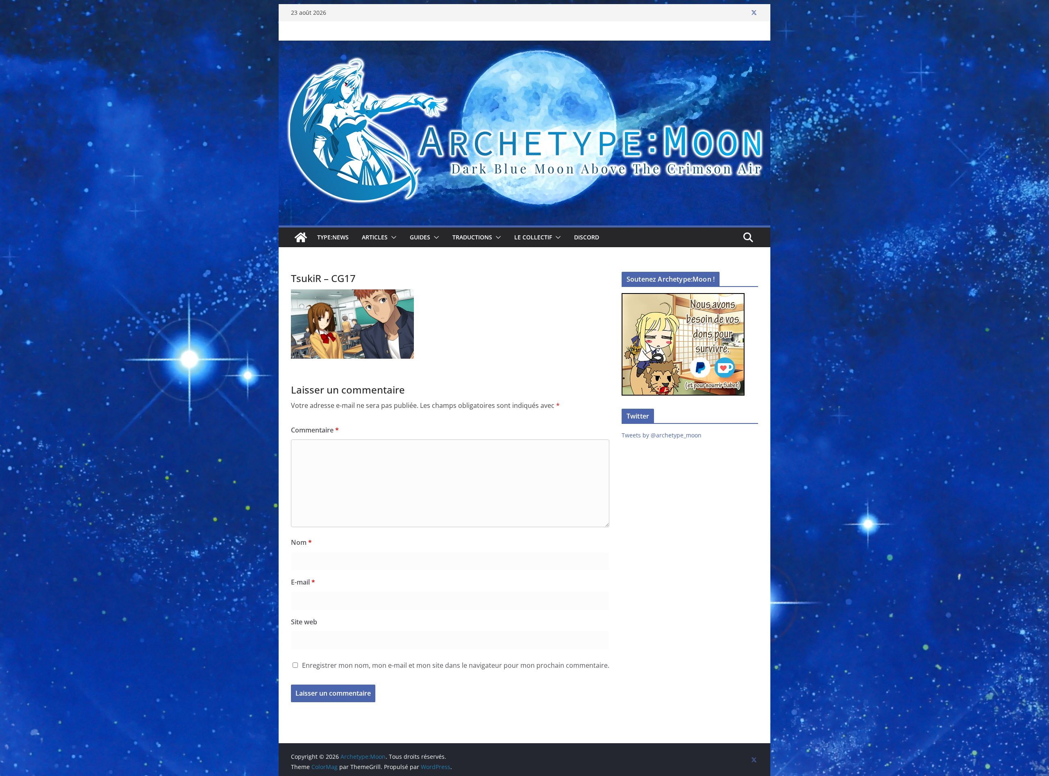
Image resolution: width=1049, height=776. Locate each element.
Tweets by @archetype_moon (662, 435)
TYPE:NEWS (333, 237)
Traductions (472, 237)
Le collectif (533, 237)
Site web (304, 621)
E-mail (303, 582)
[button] (392, 237)
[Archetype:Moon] (524, 46)
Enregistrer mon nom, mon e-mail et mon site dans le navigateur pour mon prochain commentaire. (455, 665)
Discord (586, 237)
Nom (301, 542)
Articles (375, 237)
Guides (420, 237)
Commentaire (315, 430)
